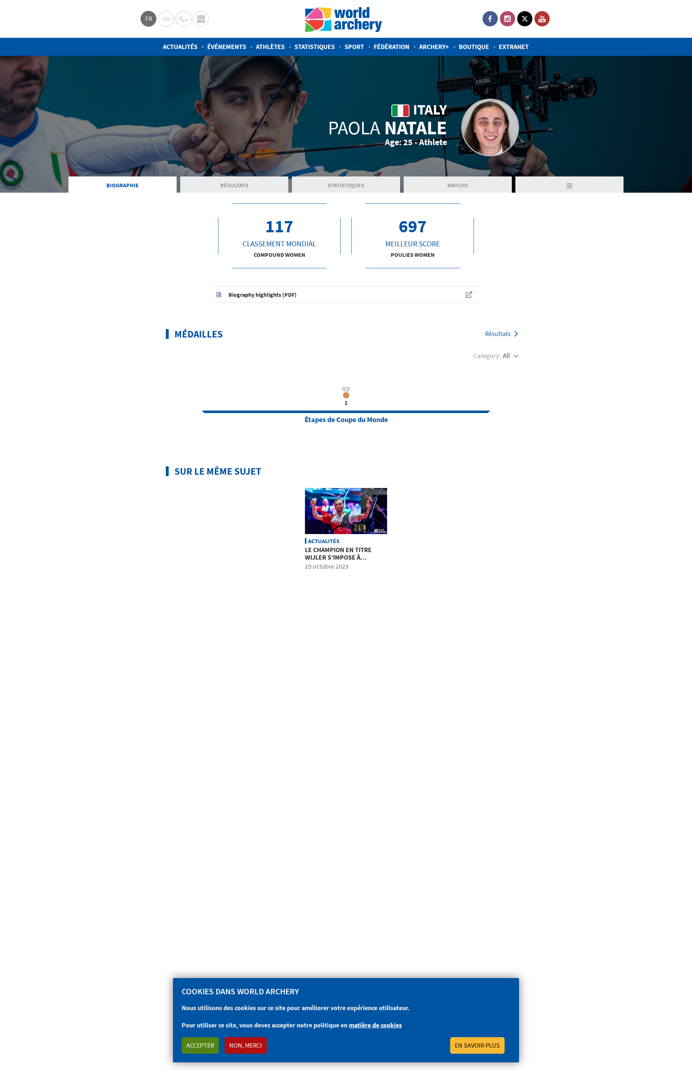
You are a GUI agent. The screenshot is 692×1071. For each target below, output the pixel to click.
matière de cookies (375, 1025)
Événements (226, 46)
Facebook (490, 19)
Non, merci (245, 1045)
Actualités (180, 46)
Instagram (507, 19)
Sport (354, 46)
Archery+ (434, 46)
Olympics (166, 19)
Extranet (514, 46)
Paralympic (183, 19)
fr (148, 18)
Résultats (234, 185)
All (506, 355)
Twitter (525, 19)
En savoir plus (477, 1045)
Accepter (200, 1045)
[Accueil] (343, 19)
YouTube (542, 19)
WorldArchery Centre (201, 19)
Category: (487, 355)
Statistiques (314, 46)
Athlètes (270, 46)
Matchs (457, 185)
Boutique (474, 46)
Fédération (391, 46)
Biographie (122, 185)
